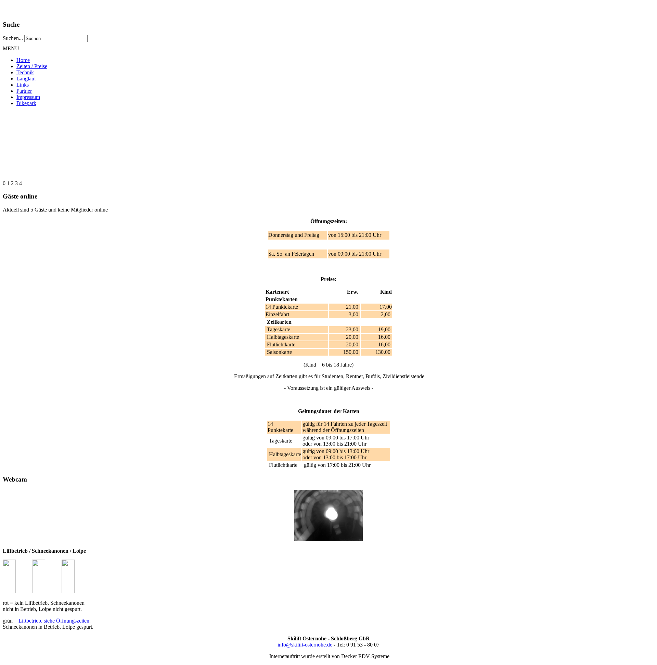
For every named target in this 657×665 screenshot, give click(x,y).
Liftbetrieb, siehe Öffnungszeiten (53, 621)
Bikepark (26, 103)
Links (22, 85)
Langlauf (26, 78)
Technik (25, 72)
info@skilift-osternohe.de (305, 645)
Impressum (28, 97)
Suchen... (13, 38)
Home (23, 60)
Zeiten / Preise (31, 66)
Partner (24, 91)
